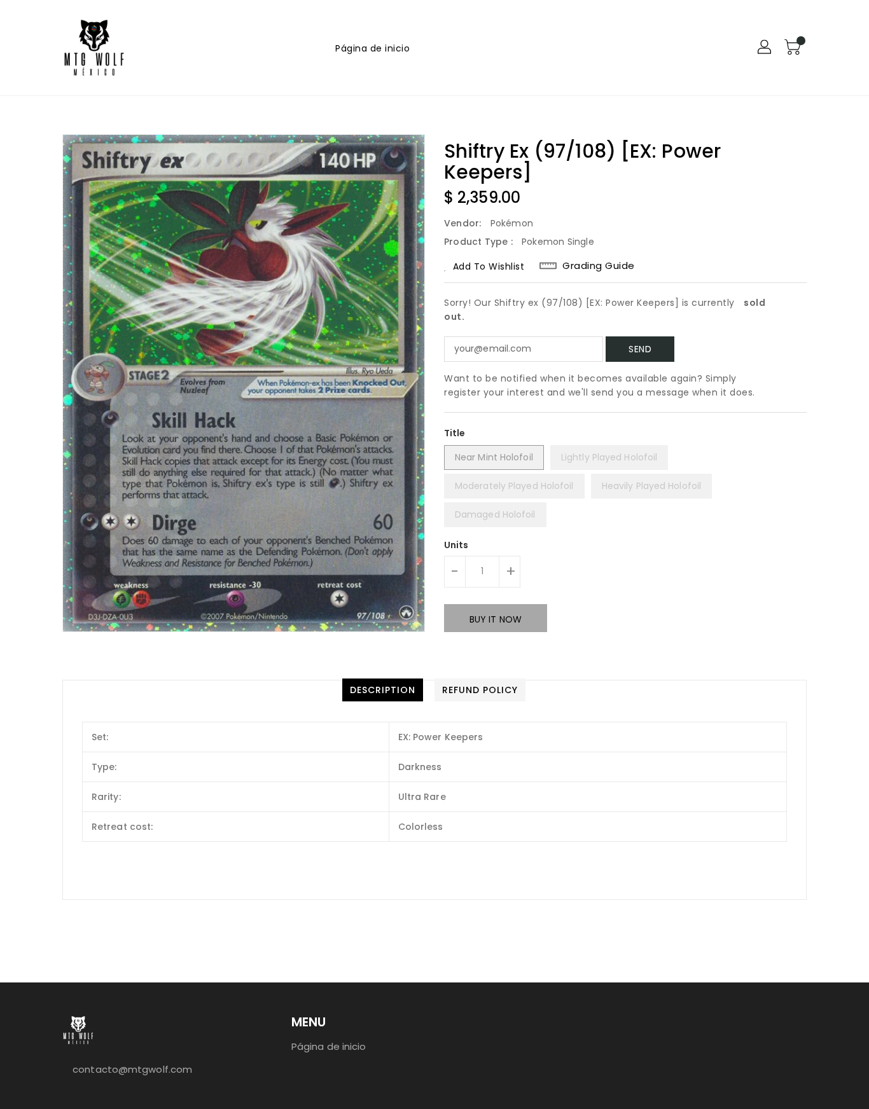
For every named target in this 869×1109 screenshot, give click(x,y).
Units (456, 545)
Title (455, 433)
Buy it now (495, 619)
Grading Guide (598, 265)
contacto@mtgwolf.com (132, 1069)
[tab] (382, 689)
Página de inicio (328, 1046)
